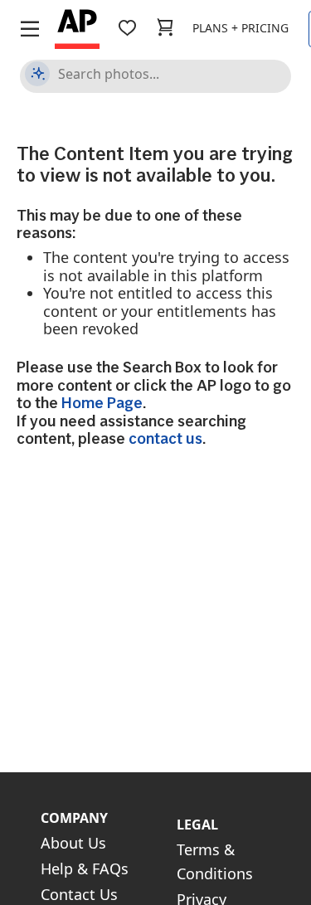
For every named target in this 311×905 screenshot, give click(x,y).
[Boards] (127, 27)
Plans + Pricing (240, 28)
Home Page (102, 402)
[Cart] (165, 27)
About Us (73, 843)
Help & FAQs (85, 868)
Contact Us (79, 894)
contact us (165, 438)
